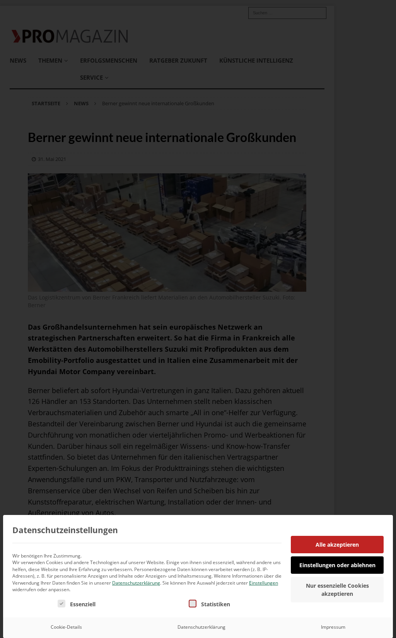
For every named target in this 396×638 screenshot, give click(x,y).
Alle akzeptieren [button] (337, 544)
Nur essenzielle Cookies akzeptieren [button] (337, 589)
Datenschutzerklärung (136, 583)
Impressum (333, 627)
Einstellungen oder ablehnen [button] (337, 565)
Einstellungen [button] (263, 583)
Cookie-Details (66, 627)
